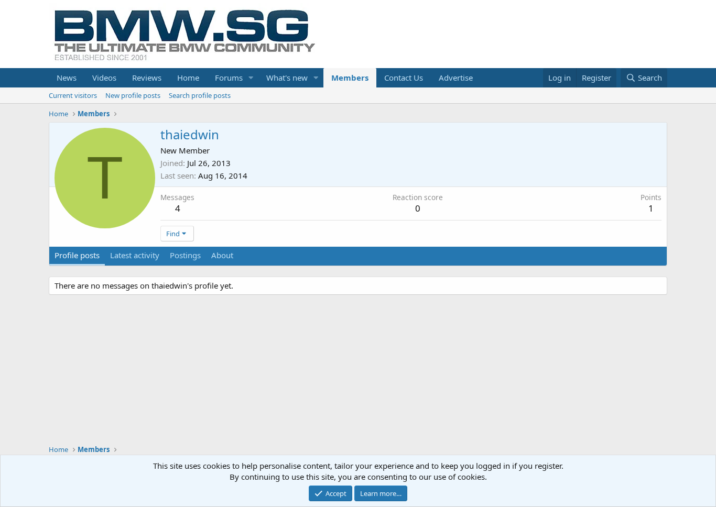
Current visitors (73, 95)
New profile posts (132, 95)
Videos (104, 77)
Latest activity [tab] (134, 255)
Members (349, 77)
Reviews (146, 77)
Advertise (456, 77)
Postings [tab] (185, 255)
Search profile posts (200, 95)
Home (188, 77)
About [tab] (222, 255)
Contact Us (403, 77)
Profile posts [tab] (77, 255)
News (67, 77)
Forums (229, 77)
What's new (287, 77)
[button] (251, 77)
